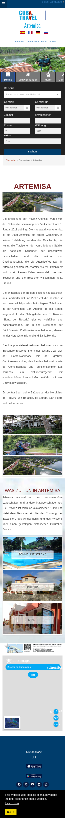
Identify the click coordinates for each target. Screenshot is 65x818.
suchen (32, 151)
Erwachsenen (43, 114)
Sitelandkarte (34, 752)
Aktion (8, 135)
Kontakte (19, 41)
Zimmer (8, 114)
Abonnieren (33, 41)
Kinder (8, 125)
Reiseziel (9, 88)
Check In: (9, 102)
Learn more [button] (12, 803)
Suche (52, 41)
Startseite (11, 160)
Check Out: (41, 102)
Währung (40, 125)
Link (34, 757)
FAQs (44, 41)
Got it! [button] (10, 812)
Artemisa (32, 25)
